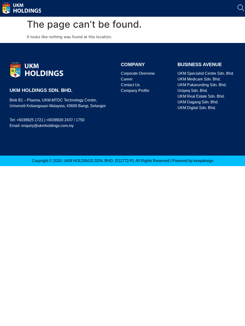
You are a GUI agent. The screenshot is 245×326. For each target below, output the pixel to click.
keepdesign (203, 161)
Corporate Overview (138, 73)
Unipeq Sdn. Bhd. (193, 91)
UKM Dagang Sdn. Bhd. (198, 102)
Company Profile (135, 91)
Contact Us (130, 85)
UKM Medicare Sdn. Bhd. (199, 79)
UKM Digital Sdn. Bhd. (197, 108)
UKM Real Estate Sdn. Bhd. (201, 96)
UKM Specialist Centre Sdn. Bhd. (206, 73)
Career (127, 79)
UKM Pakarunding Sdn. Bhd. (202, 85)
